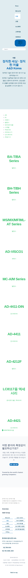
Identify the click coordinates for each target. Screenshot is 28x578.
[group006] (23, 480)
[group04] (4, 480)
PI (5, 117)
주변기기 (8, 137)
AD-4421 (14, 421)
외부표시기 (8, 132)
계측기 (7, 120)
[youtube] (15, 569)
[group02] (14, 480)
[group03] (9, 480)
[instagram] (13, 569)
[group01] (18, 480)
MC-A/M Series (14, 279)
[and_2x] (7, 22)
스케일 (7, 127)
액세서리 (8, 130)
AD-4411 (14, 334)
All (6, 115)
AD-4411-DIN (14, 306)
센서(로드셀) (9, 125)
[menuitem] (15, 115)
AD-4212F (14, 361)
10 (10, 430)
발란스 (7, 122)
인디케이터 (8, 134)
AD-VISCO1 (14, 252)
